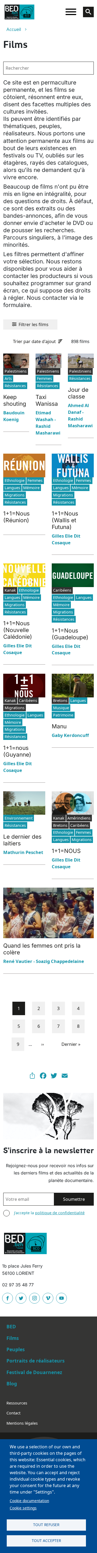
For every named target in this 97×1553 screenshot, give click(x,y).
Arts (8, 378)
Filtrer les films (33, 324)
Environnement (19, 818)
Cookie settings (23, 1507)
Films (12, 1338)
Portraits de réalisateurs (35, 1360)
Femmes (44, 378)
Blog (11, 1383)
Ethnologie (15, 480)
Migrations (15, 494)
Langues (12, 487)
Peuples (15, 1349)
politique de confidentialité (60, 1212)
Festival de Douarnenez (34, 1372)
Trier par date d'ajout (34, 341)
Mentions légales (22, 1423)
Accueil (13, 29)
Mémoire (31, 487)
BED (11, 1326)
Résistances (15, 385)
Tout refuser (46, 1524)
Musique (61, 707)
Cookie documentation (29, 1500)
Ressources (16, 1403)
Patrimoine (63, 715)
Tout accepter (46, 1540)
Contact (13, 1413)
